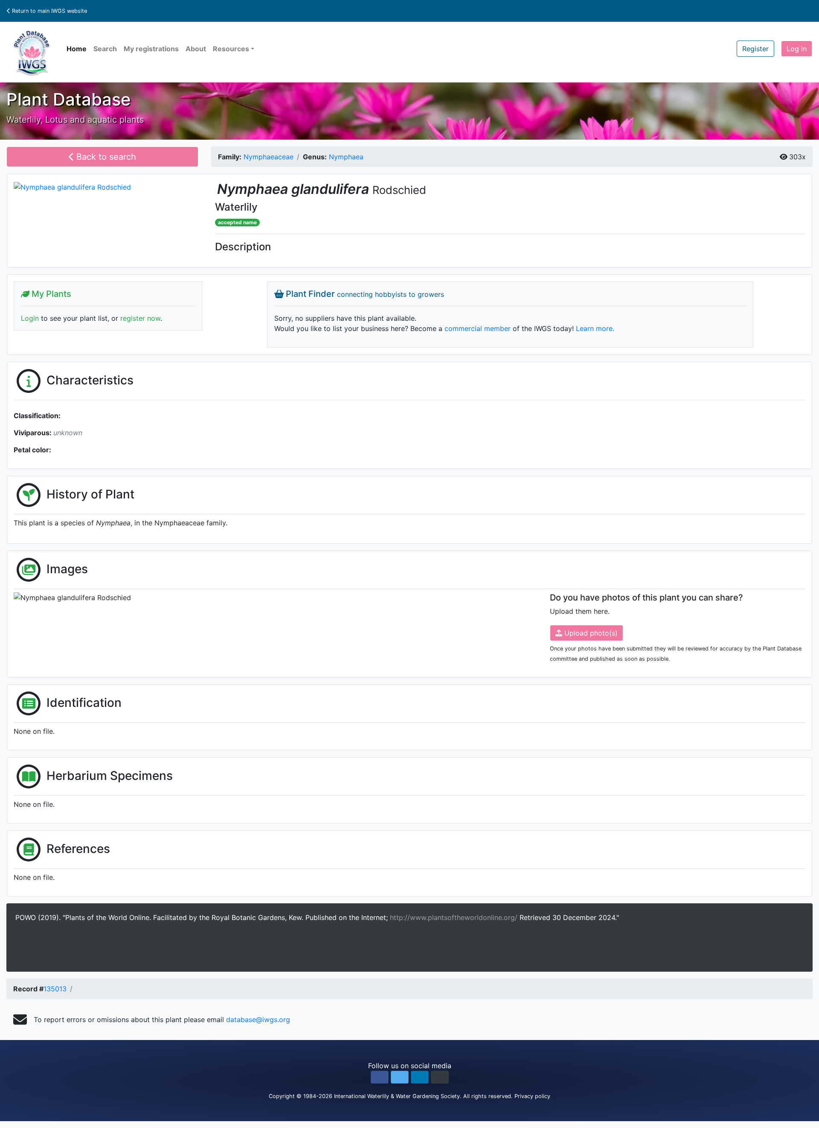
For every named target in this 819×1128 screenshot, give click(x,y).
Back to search (105, 157)
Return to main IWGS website (48, 11)
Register (755, 48)
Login (30, 318)
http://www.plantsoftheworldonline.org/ (455, 917)
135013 (55, 988)
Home (77, 48)
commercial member (477, 328)
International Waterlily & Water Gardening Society (397, 1096)
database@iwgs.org (258, 1019)
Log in (797, 48)
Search (105, 48)
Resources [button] (231, 48)
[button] (380, 1077)
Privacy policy (532, 1096)
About (196, 48)
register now (140, 318)
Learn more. (595, 328)
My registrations (151, 48)
